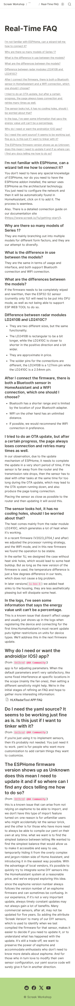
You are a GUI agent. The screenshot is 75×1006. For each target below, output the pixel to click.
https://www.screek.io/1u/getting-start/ (33, 218)
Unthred (19, 662)
